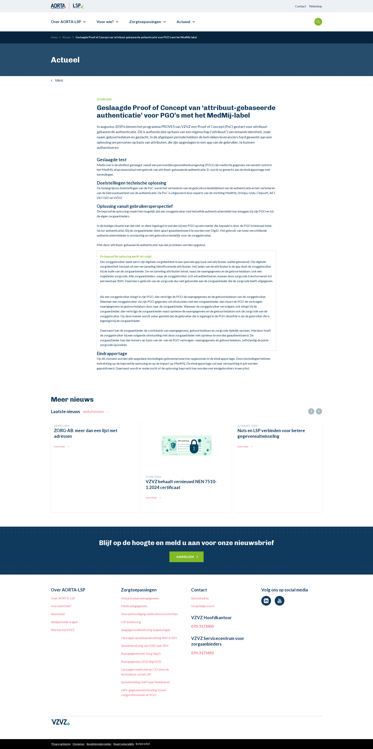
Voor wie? (105, 21)
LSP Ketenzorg (131, 622)
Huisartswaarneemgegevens (140, 598)
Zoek (318, 22)
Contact (300, 6)
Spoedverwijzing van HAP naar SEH (144, 645)
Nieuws (66, 37)
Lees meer (59, 446)
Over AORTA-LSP (66, 21)
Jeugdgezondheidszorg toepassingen (145, 630)
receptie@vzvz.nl (202, 606)
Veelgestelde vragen (64, 622)
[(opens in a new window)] (266, 601)
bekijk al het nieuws (93, 411)
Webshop (315, 6)
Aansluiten (58, 614)
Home (54, 37)
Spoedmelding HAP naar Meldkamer (145, 682)
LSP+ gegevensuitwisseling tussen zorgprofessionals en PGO (143, 692)
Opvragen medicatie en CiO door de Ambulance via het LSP (145, 672)
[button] (311, 411)
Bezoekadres (200, 598)
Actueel (183, 21)
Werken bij (62, 630)
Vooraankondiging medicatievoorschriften (149, 614)
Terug (59, 80)
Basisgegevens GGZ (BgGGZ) (141, 661)
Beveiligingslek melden (99, 744)
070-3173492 (202, 653)
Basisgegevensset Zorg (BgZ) (140, 653)
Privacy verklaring (61, 744)
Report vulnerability (123, 744)
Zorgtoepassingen (145, 21)
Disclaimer (79, 744)
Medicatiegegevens (134, 606)
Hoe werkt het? (61, 606)
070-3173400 (202, 626)
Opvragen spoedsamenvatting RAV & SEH (149, 638)
